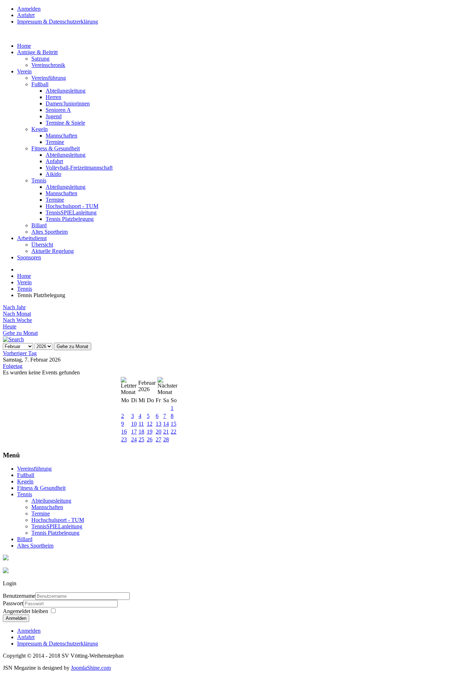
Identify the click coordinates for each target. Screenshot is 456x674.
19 (149, 432)
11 (141, 424)
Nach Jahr (14, 307)
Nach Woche (17, 320)
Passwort (13, 603)
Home (24, 276)
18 (141, 432)
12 (149, 424)
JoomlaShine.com (91, 668)
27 (158, 439)
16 (124, 432)
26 (149, 439)
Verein (24, 282)
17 (134, 432)
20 (158, 432)
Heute (9, 326)
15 (173, 424)
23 (124, 439)
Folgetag (12, 366)
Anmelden (16, 618)
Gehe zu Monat (20, 333)
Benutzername (19, 596)
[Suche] (13, 339)
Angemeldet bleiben (25, 611)
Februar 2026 (147, 386)
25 (141, 439)
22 (173, 432)
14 (166, 424)
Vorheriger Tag (20, 353)
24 (134, 439)
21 (166, 432)
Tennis (24, 289)
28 (166, 439)
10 (134, 424)
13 (158, 424)
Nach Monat (17, 314)
